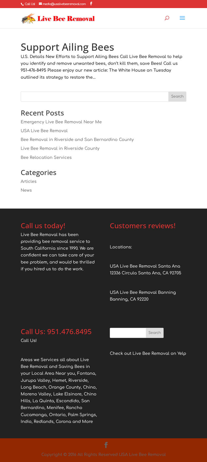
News (26, 190)
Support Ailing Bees (67, 47)
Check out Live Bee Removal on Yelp (148, 353)
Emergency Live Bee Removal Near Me (61, 122)
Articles (29, 181)
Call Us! (30, 4)
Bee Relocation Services (46, 157)
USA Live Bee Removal (44, 131)
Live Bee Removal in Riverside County (60, 148)
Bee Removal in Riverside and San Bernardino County (77, 139)
